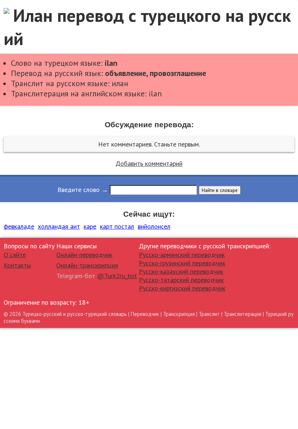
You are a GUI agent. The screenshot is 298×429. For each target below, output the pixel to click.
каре (90, 226)
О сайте (15, 254)
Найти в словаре (220, 190)
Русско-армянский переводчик (182, 254)
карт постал (117, 226)
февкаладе (19, 226)
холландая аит (59, 226)
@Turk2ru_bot (117, 276)
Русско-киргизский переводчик (182, 288)
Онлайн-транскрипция (87, 265)
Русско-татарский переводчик (181, 280)
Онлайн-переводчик (84, 254)
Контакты (17, 265)
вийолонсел (154, 226)
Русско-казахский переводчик (181, 271)
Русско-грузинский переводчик (182, 263)
